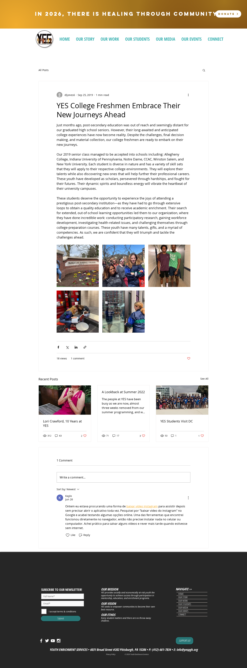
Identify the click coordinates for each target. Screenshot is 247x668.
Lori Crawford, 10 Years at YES (62, 423)
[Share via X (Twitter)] (67, 347)
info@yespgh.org (187, 649)
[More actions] (188, 95)
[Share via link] (85, 347)
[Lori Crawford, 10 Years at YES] (65, 400)
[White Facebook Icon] (41, 640)
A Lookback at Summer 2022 (123, 392)
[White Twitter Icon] (47, 640)
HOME (181, 594)
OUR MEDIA (183, 607)
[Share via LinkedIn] (76, 347)
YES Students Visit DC (176, 421)
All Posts (44, 70)
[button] (204, 70)
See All (204, 378)
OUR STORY (183, 597)
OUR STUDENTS (184, 604)
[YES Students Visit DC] (182, 400)
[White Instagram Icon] (58, 640)
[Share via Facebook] (58, 347)
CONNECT (182, 614)
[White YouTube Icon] (52, 640)
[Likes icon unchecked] (67, 535)
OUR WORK (183, 600)
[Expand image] (78, 266)
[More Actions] (188, 498)
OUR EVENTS (183, 611)
